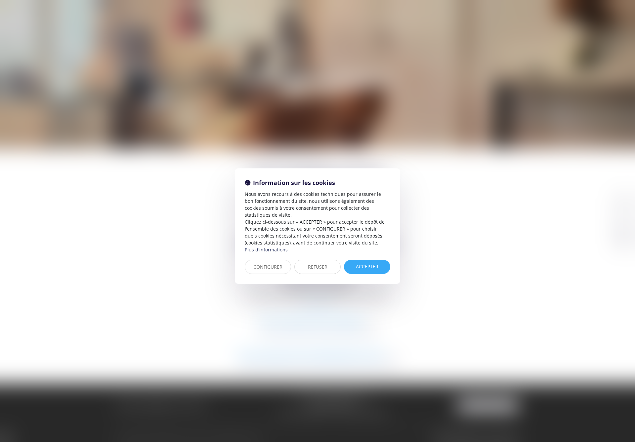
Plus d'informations (266, 249)
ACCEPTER (367, 266)
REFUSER (317, 267)
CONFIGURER (267, 267)
